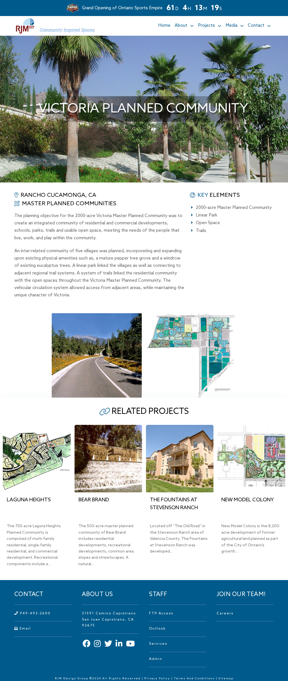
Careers (225, 613)
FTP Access (161, 613)
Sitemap (226, 678)
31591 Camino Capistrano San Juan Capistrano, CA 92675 (109, 620)
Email (24, 629)
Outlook (157, 629)
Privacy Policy (157, 678)
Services (158, 644)
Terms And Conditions (195, 678)
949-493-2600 (34, 613)
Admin (155, 659)
